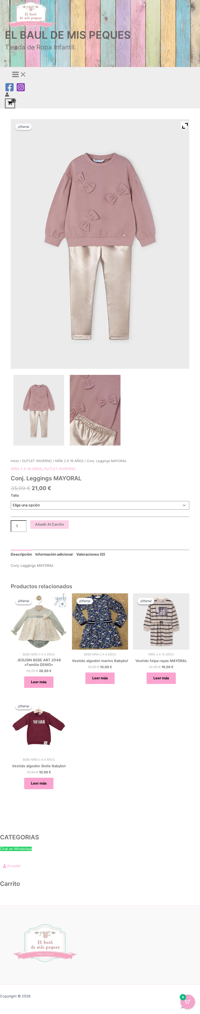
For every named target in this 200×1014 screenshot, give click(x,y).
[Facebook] (9, 90)
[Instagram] (20, 90)
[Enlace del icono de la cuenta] (7, 95)
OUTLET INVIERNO (37, 461)
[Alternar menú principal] (19, 74)
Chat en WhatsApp (16, 849)
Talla (15, 495)
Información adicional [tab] (54, 554)
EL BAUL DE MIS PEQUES (68, 34)
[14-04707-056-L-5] (95, 410)
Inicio (15, 461)
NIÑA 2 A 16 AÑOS (69, 461)
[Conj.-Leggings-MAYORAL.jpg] (38, 410)
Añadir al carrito (49, 524)
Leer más (39, 682)
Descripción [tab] (21, 554)
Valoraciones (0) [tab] (90, 554)
